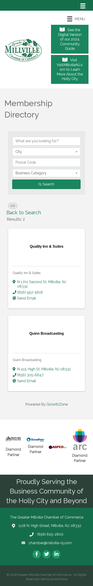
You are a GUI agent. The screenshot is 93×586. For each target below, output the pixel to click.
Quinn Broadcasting (27, 360)
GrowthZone (57, 404)
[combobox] (46, 152)
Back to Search (24, 212)
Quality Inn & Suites (27, 273)
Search (48, 184)
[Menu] (82, 6)
